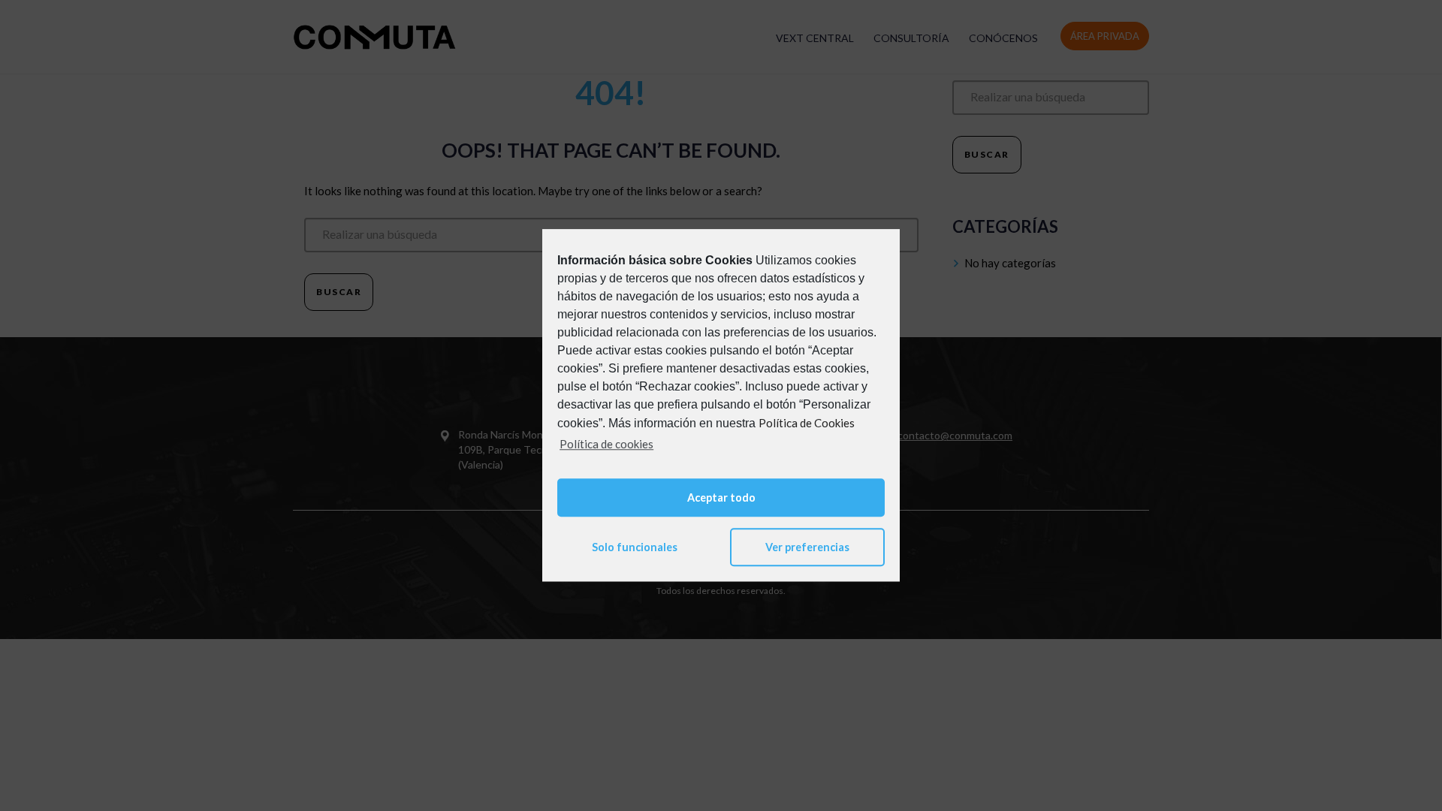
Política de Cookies (807, 423)
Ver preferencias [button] (807, 547)
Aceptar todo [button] (721, 497)
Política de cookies (606, 444)
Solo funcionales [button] (634, 547)
